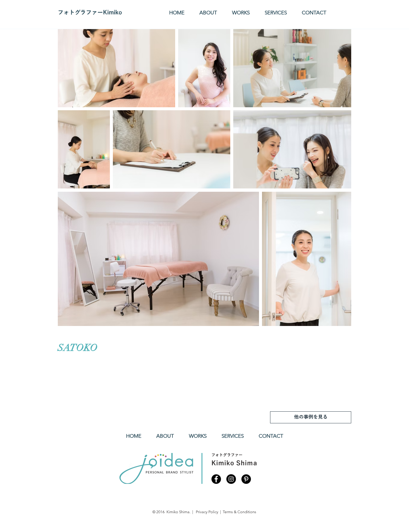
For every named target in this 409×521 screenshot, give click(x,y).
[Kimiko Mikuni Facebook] (216, 479)
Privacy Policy (207, 512)
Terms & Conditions (239, 512)
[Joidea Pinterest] (246, 479)
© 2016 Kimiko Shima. (171, 512)
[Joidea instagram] (231, 479)
